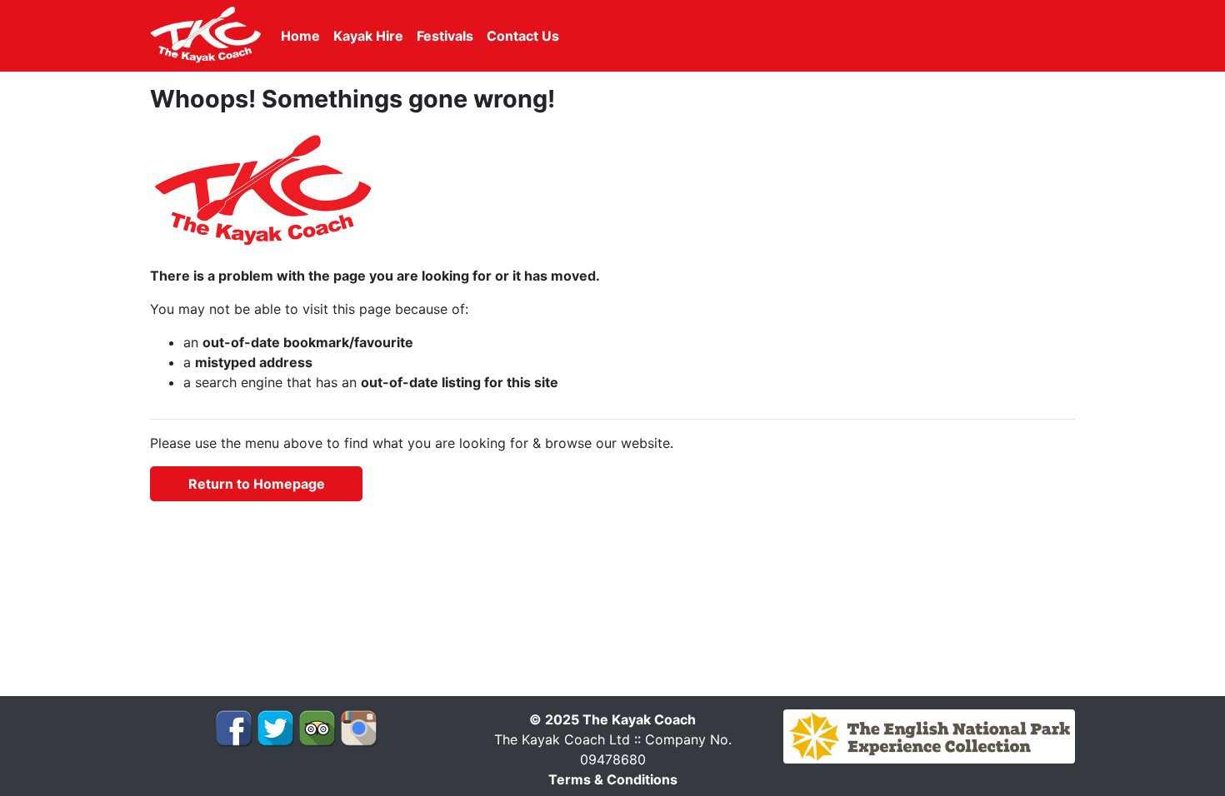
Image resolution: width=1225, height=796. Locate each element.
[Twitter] (275, 727)
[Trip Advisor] (317, 727)
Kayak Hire (368, 35)
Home (300, 35)
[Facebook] (233, 727)
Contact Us (523, 35)
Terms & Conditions (613, 779)
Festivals (445, 35)
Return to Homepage (256, 483)
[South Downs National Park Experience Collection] (929, 735)
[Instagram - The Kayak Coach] (359, 727)
